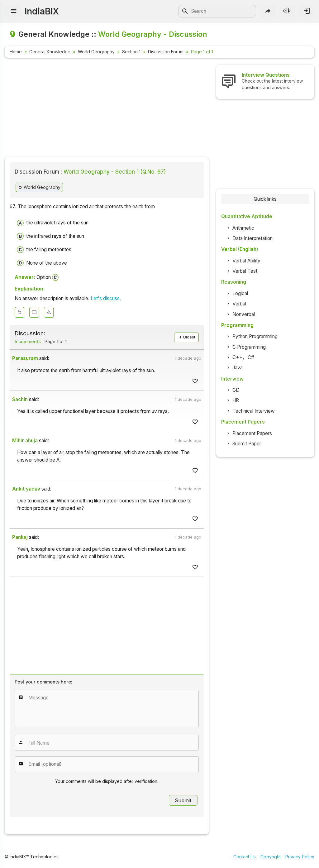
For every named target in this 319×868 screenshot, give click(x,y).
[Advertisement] (107, 108)
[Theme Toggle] (287, 11)
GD (236, 390)
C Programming (249, 347)
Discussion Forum (165, 51)
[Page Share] (268, 11)
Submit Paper (246, 444)
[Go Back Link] (19, 312)
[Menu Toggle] (13, 11)
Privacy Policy (299, 856)
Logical (240, 293)
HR (235, 400)
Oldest (188, 337)
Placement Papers (252, 433)
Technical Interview (253, 411)
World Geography (96, 51)
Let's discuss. (106, 298)
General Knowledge (49, 51)
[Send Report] (49, 312)
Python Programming (255, 336)
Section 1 (131, 51)
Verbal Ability (246, 261)
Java (237, 368)
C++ (237, 357)
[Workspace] (34, 312)
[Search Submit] (185, 11)
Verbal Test (244, 271)
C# (251, 357)
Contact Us (244, 856)
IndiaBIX (42, 11)
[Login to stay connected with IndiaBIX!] (306, 11)
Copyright (270, 856)
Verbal (239, 304)
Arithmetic (243, 228)
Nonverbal (243, 314)
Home (16, 51)
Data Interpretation (252, 238)
